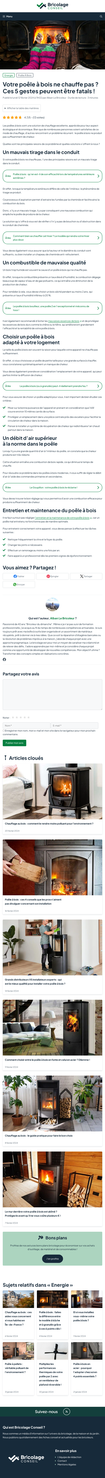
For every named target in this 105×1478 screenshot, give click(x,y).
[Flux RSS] (66, 1411)
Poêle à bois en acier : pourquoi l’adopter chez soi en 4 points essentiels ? (85, 1370)
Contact (62, 1460)
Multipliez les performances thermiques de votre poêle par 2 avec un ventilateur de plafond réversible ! (51, 1374)
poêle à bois (25, 75)
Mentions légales (67, 1464)
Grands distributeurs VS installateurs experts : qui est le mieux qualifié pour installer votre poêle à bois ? (35, 981)
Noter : (6, 717)
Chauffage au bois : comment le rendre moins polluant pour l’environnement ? (49, 823)
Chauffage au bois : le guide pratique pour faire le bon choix (39, 1135)
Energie (9, 75)
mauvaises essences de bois (63, 320)
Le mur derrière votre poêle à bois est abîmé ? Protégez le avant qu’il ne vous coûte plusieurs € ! (33, 1213)
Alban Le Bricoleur (62, 618)
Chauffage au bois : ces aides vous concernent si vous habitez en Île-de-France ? (18, 1318)
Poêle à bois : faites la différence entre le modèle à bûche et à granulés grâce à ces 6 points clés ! (50, 1320)
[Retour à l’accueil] (52, 5)
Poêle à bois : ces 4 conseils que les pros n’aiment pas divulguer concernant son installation (33, 901)
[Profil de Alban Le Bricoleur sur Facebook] (4, 659)
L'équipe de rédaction (69, 1457)
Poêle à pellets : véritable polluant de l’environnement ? (17, 1368)
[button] (101, 16)
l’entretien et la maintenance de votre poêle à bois (62, 517)
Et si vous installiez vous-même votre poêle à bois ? (83, 1316)
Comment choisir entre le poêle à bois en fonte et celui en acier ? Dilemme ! (47, 1059)
